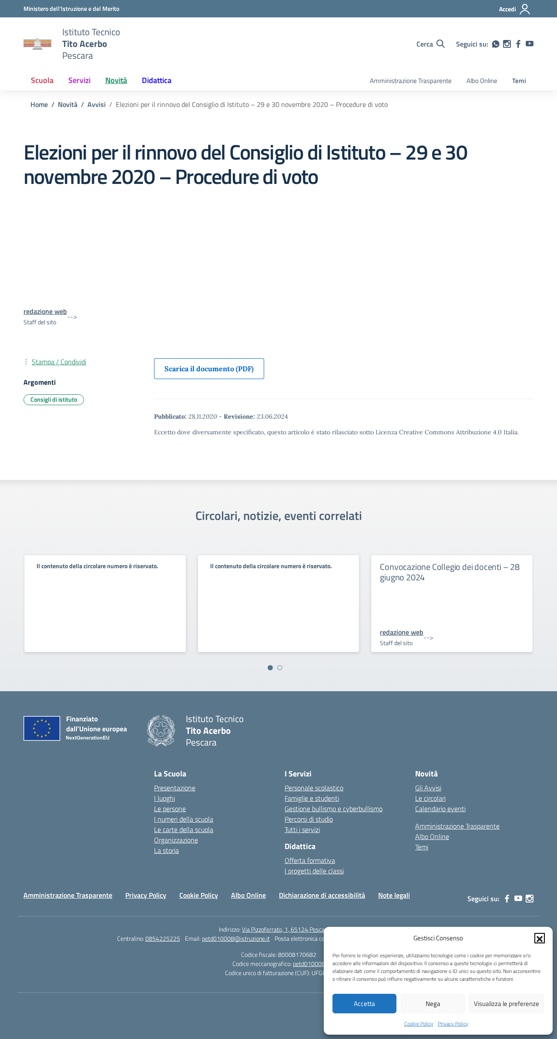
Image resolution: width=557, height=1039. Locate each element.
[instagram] (507, 44)
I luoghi (164, 798)
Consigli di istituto (53, 399)
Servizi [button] (79, 80)
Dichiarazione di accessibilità (322, 895)
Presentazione (174, 788)
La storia (166, 850)
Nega (433, 1004)
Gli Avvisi (428, 788)
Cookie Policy (418, 1023)
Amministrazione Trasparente (411, 81)
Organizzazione (176, 840)
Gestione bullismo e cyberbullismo (334, 808)
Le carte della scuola (183, 829)
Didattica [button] (156, 80)
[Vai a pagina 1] (270, 667)
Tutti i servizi (302, 829)
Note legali (394, 895)
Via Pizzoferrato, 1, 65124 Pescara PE (290, 929)
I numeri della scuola (183, 819)
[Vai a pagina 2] (279, 667)
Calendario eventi (440, 808)
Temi (519, 81)
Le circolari (430, 798)
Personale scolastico (314, 788)
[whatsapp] (496, 44)
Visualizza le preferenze (506, 1004)
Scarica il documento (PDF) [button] (209, 368)
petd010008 (309, 963)
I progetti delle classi (314, 871)
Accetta (364, 1004)
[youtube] (530, 44)
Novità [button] (116, 80)
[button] (539, 938)
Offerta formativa (310, 860)
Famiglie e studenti (312, 798)
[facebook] (518, 44)
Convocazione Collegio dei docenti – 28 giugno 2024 (449, 572)
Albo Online (481, 81)
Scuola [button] (42, 80)
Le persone (170, 808)
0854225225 (162, 938)
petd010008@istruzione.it (236, 938)
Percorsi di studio (309, 819)
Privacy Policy (453, 1023)
